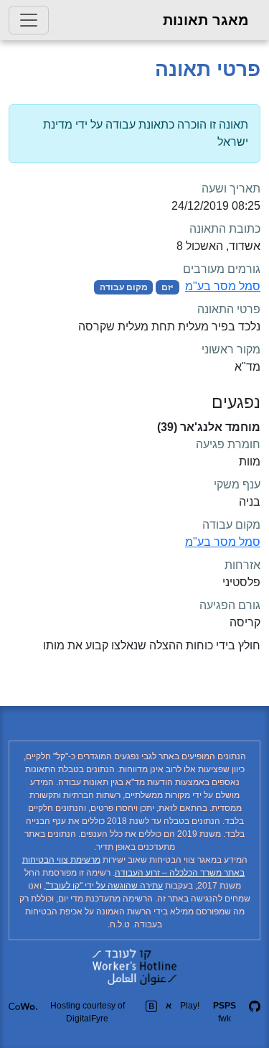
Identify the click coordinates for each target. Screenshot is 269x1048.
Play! (189, 1006)
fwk (224, 1012)
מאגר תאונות (206, 20)
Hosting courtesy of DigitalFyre (87, 1012)
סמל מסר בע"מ (222, 286)
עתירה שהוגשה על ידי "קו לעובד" (104, 886)
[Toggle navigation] (29, 20)
